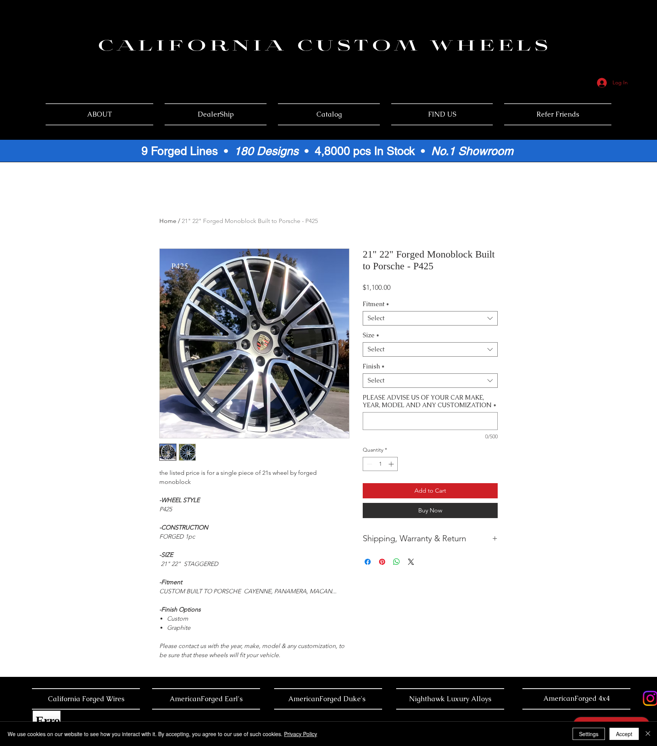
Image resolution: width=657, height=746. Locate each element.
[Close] (647, 734)
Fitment (376, 304)
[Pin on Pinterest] (382, 561)
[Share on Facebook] (367, 561)
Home (167, 220)
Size (371, 335)
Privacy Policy (300, 734)
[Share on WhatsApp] (396, 561)
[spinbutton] (380, 464)
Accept (624, 734)
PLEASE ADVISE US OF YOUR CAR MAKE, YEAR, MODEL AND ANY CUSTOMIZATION (430, 401)
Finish (374, 366)
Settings (588, 734)
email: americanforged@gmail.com (603, 41)
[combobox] (430, 318)
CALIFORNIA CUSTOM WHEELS (324, 47)
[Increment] (392, 464)
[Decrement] (368, 464)
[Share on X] (411, 561)
